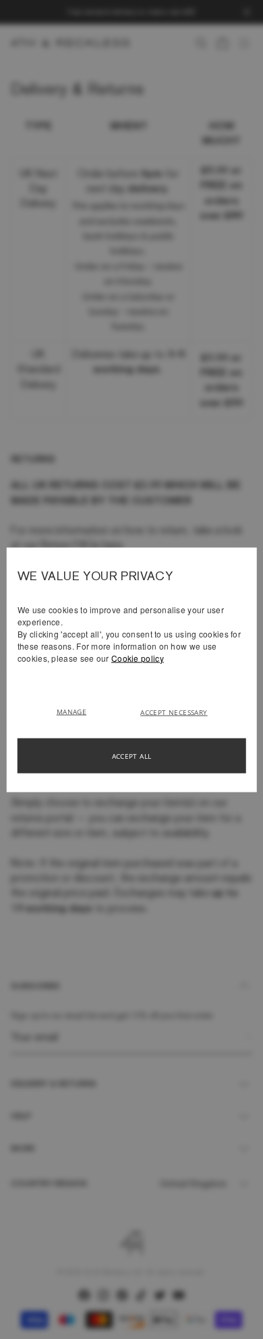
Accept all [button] (132, 755)
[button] (76, 710)
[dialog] (132, 669)
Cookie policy (137, 657)
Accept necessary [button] (173, 711)
